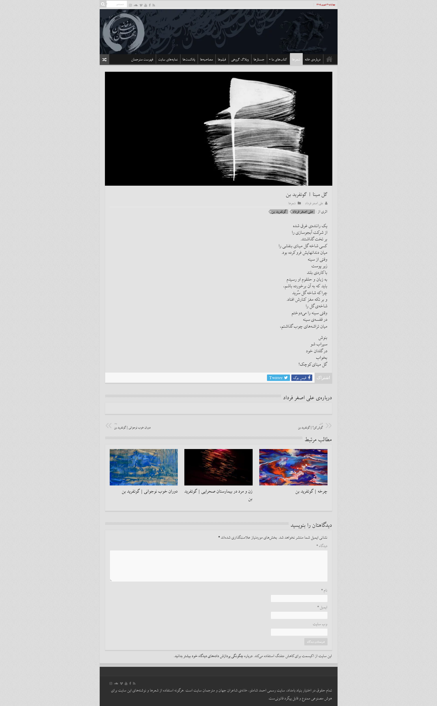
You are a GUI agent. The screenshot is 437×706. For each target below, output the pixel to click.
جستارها (259, 59)
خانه (329, 59)
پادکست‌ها (189, 59)
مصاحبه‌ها (206, 59)
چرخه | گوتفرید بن (312, 491)
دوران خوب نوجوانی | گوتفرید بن (132, 426)
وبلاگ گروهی (240, 59)
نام (324, 591)
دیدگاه (322, 546)
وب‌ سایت (320, 624)
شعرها (296, 59)
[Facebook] (149, 5)
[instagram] (130, 5)
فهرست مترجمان (142, 59)
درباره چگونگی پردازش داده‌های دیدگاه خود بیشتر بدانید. (213, 656)
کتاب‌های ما (279, 59)
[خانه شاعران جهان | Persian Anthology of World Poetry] (219, 31)
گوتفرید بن (279, 211)
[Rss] (153, 5)
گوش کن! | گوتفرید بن (310, 426)
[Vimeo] (141, 5)
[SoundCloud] (135, 5)
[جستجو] (103, 4)
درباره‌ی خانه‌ (313, 59)
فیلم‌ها (222, 59)
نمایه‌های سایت (168, 59)
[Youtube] (145, 5)
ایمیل (322, 607)
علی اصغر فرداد (314, 203)
